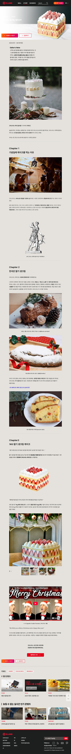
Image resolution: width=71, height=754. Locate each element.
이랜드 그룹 (8, 734)
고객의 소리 (23, 738)
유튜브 (62, 743)
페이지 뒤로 (68, 699)
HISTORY (5, 740)
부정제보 (23, 740)
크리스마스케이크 (15, 28)
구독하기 (55, 745)
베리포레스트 (26, 28)
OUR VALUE (5, 738)
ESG (15, 743)
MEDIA (15, 745)
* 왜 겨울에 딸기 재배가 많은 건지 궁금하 (18, 387)
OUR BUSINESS (6, 743)
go (66, 738)
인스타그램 (53, 743)
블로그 (58, 743)
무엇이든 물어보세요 (25, 743)
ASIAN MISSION (6, 745)
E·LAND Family (50, 738)
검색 (47, 3)
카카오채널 (67, 743)
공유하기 (21, 661)
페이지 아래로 (68, 695)
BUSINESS (33, 3)
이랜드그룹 (7, 3)
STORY (25, 3)
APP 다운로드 (59, 3)
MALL (19, 3)
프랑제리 (5, 28)
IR (14, 740)
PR (14, 738)
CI (3, 748)
